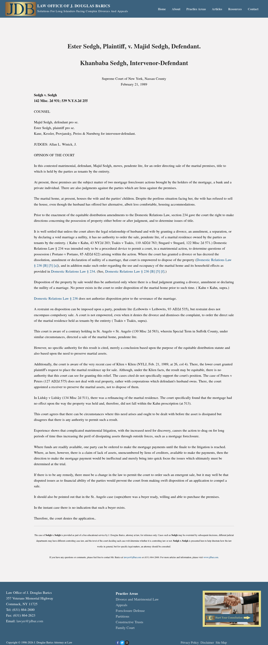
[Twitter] (122, 642)
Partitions (122, 616)
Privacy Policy (190, 642)
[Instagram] (127, 642)
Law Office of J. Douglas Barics (73, 6)
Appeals (121, 604)
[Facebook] (117, 642)
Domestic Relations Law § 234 (73, 271)
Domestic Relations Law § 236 (56, 298)
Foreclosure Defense (130, 610)
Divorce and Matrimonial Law (137, 599)
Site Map (221, 642)
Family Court (125, 627)
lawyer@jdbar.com (132, 557)
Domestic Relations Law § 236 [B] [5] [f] (134, 271)
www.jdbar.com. (211, 557)
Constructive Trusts (129, 622)
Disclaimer (208, 642)
